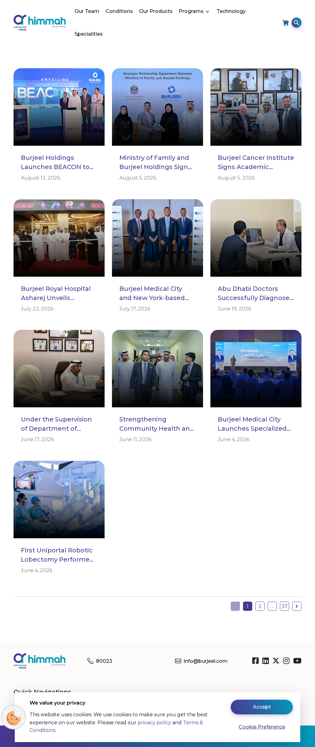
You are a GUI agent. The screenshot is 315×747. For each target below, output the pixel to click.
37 (284, 606)
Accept (262, 707)
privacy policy (154, 722)
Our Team (86, 11)
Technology (231, 11)
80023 (104, 661)
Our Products (156, 11)
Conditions (119, 11)
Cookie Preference (262, 727)
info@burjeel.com (206, 661)
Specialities (88, 34)
